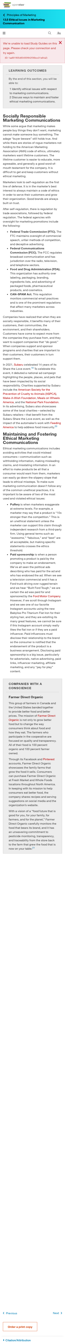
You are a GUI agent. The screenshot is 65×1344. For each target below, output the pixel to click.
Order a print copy (20, 1326)
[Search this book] (50, 33)
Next (56, 1313)
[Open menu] (4, 33)
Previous (11, 1313)
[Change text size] (59, 33)
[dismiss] (60, 43)
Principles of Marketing (21, 15)
